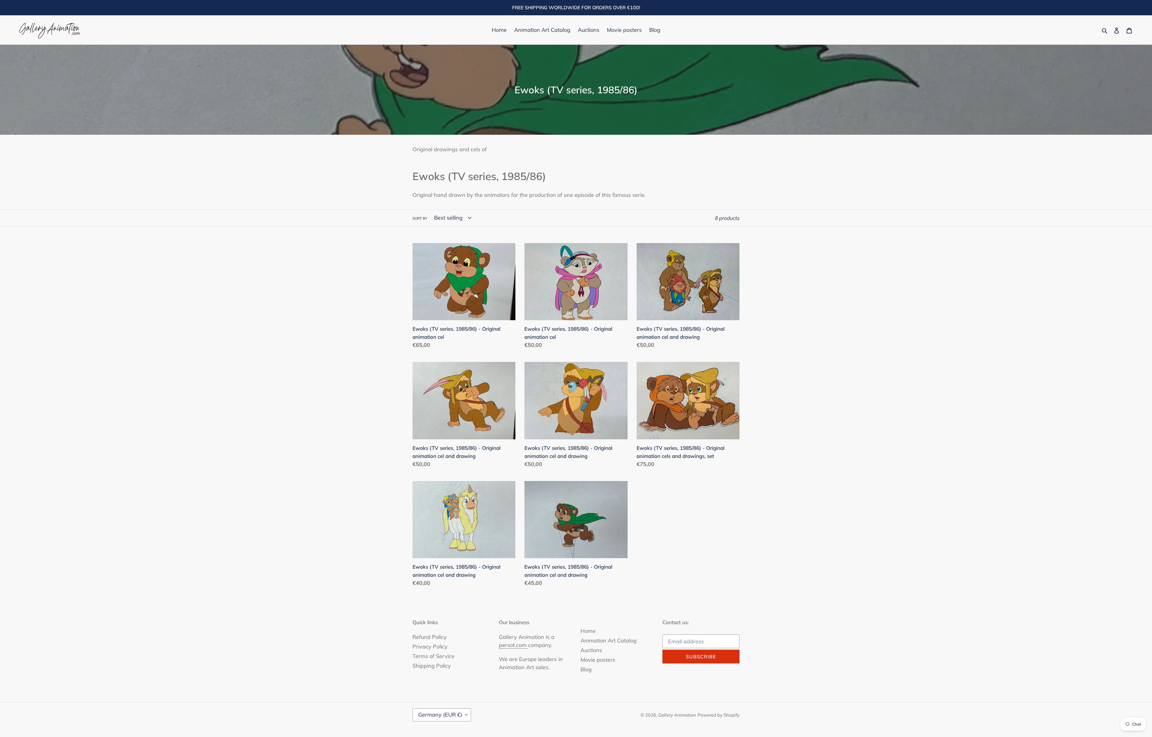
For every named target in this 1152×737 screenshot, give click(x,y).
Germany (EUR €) (440, 714)
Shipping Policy (431, 665)
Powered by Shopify (719, 715)
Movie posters (597, 659)
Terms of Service (433, 656)
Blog (586, 669)
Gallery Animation (677, 715)
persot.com (513, 645)
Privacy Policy (430, 646)
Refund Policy (429, 636)
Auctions (591, 650)
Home (588, 630)
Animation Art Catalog (608, 640)
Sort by (419, 218)
